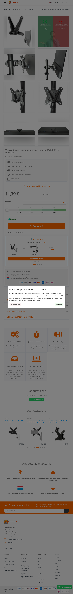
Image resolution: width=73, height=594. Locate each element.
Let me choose (15, 304)
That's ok (59, 304)
